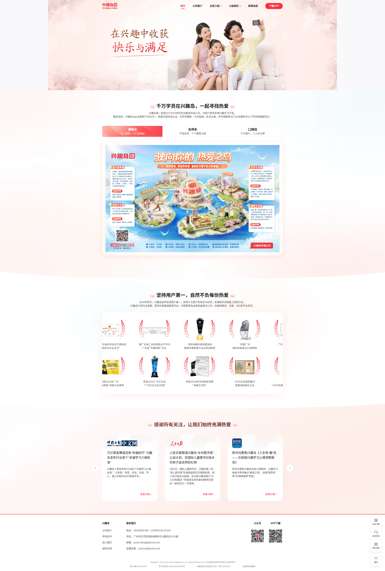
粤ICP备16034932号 (138, 566)
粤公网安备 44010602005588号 (172, 566)
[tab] (132, 131)
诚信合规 (107, 548)
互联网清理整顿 (249, 566)
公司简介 (107, 530)
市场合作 (107, 536)
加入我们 (107, 542)
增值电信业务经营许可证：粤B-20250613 (214, 566)
